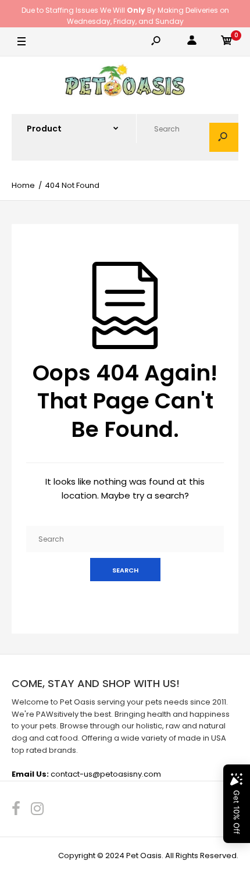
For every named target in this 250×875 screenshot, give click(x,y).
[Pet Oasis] (125, 81)
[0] (227, 42)
